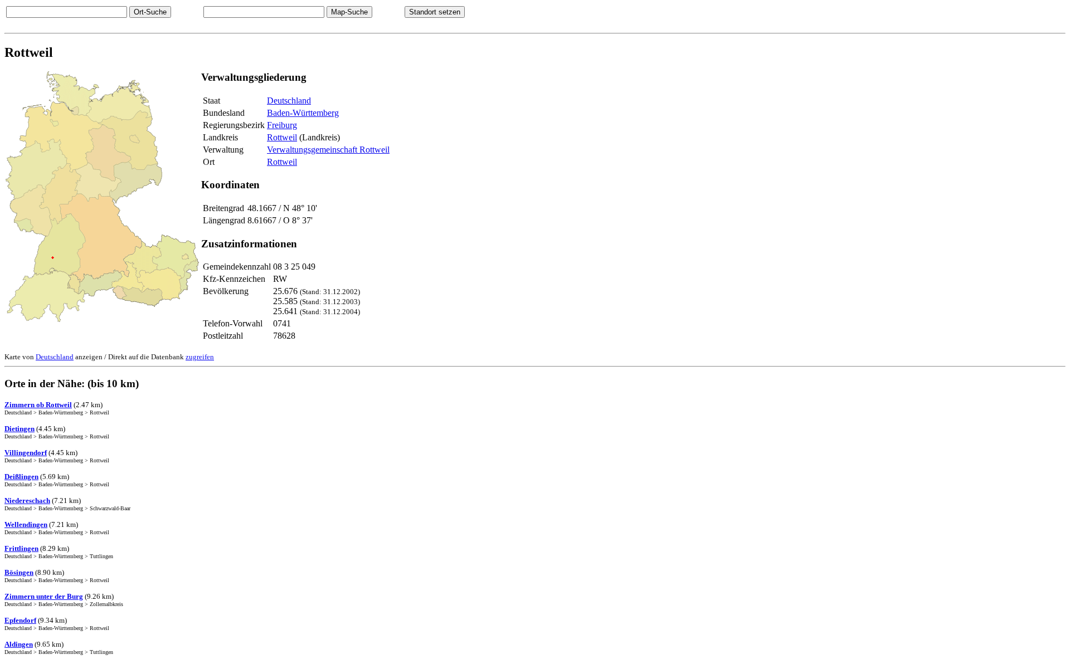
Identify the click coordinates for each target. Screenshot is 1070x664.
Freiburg (282, 125)
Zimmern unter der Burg (43, 596)
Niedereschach (27, 500)
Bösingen (18, 572)
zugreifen (200, 357)
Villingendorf (25, 452)
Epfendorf (20, 620)
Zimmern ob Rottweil (38, 405)
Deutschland (289, 100)
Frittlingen (21, 548)
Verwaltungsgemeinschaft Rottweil (328, 149)
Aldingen (18, 644)
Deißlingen (21, 476)
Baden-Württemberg (303, 113)
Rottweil (282, 137)
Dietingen (19, 428)
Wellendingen (25, 524)
